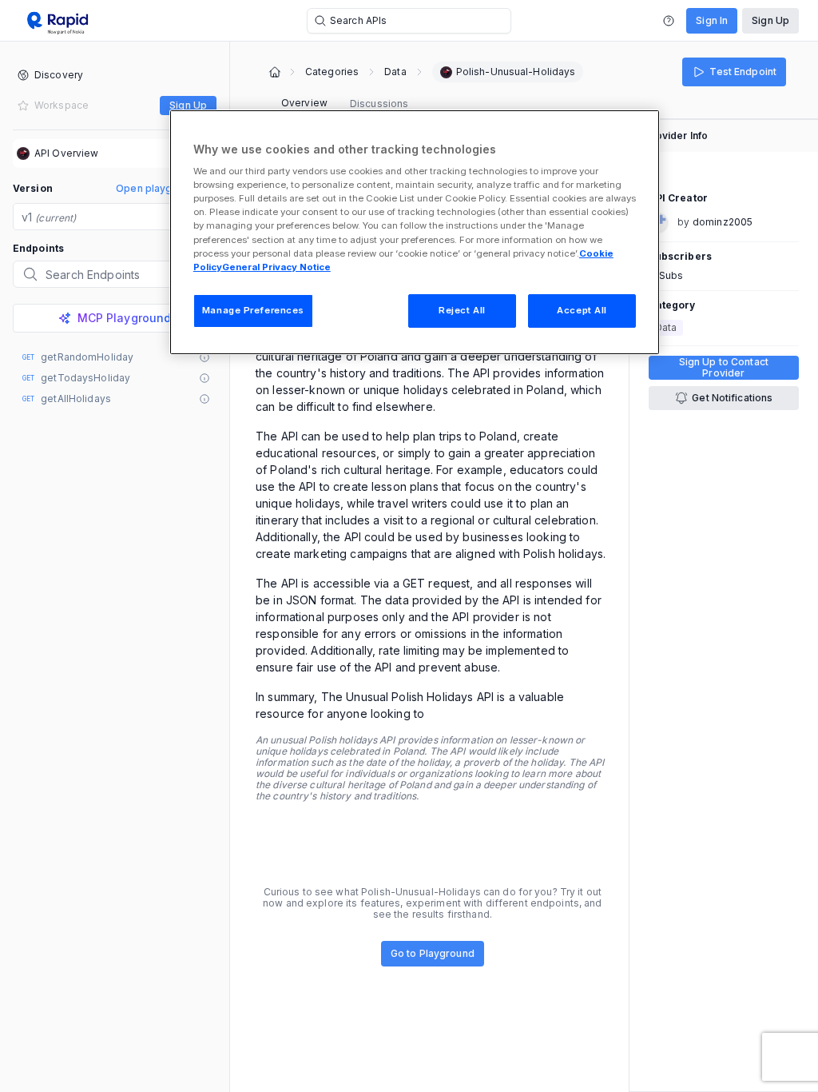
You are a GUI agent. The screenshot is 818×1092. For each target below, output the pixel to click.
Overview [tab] (304, 103)
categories (332, 72)
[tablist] (345, 104)
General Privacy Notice (276, 267)
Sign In (712, 20)
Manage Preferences (253, 310)
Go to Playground (433, 953)
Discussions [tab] (379, 104)
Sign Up (770, 20)
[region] (414, 232)
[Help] (668, 21)
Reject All (462, 310)
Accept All (582, 310)
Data (395, 72)
